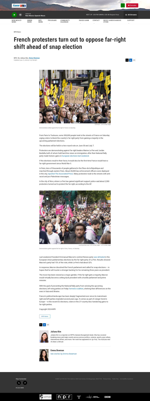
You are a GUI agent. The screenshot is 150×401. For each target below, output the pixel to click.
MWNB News (29, 21)
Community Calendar (65, 21)
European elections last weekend (75, 156)
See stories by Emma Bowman (64, 353)
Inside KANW (84, 20)
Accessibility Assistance (126, 379)
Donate (133, 5)
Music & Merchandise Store (112, 21)
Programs (52, 20)
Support (130, 20)
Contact (96, 20)
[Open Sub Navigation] (49, 23)
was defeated (99, 257)
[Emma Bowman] (43, 355)
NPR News (40, 21)
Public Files (115, 379)
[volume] (20, 15)
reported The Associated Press (60, 174)
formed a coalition (76, 289)
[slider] (23, 15)
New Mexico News (16, 21)
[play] (14, 15)
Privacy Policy (107, 379)
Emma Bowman (34, 58)
